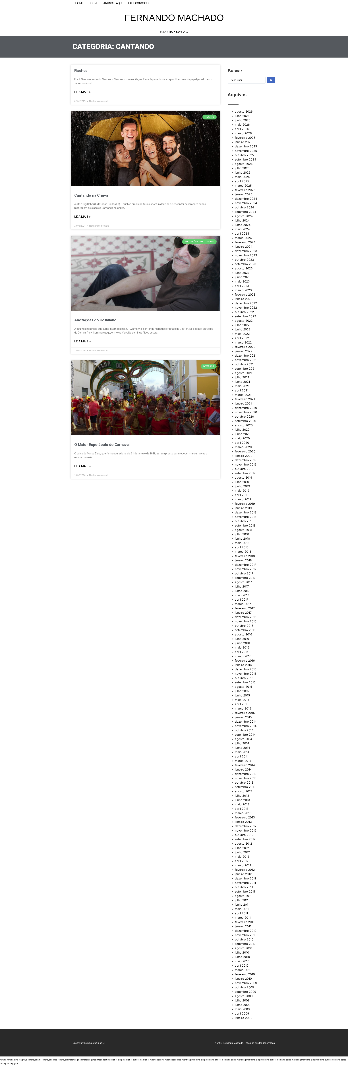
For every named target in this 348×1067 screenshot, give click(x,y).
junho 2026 (242, 120)
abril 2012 (241, 861)
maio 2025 (242, 177)
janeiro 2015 (243, 717)
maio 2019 (242, 490)
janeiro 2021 (243, 403)
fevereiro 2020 (245, 451)
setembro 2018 (245, 525)
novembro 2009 (246, 983)
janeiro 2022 (243, 351)
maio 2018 (242, 543)
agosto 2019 (243, 477)
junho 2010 (242, 957)
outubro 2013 (244, 782)
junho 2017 (242, 591)
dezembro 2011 (245, 878)
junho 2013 (242, 800)
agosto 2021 (243, 373)
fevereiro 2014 (245, 765)
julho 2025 (242, 168)
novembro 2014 (245, 726)
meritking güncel (213, 1059)
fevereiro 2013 (245, 817)
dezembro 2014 (245, 721)
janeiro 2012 (243, 874)
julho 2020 (242, 429)
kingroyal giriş (35, 1059)
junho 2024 (242, 225)
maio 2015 (242, 700)
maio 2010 (242, 961)
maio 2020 (242, 438)
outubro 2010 (244, 939)
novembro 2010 (245, 935)
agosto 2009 (244, 996)
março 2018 (243, 551)
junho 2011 (242, 904)
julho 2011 (241, 900)
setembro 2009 (245, 991)
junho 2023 (242, 277)
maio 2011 (242, 909)
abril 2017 (241, 599)
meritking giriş (198, 1059)
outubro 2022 (244, 312)
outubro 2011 (244, 887)
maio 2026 (242, 124)
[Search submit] (271, 80)
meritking (186, 1059)
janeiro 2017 (243, 612)
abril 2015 (241, 704)
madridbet (102, 1059)
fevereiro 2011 (244, 922)
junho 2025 (242, 172)
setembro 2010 (245, 944)
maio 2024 (242, 229)
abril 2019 (241, 495)
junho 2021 (242, 381)
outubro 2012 (244, 835)
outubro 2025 (244, 155)
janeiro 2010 (243, 978)
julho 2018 (242, 534)
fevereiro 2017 (245, 608)
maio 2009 (242, 1009)
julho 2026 (242, 116)
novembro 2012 (245, 830)
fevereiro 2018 (245, 556)
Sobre (93, 3)
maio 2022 (242, 334)
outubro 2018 (244, 521)
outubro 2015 (244, 678)
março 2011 (243, 917)
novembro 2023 (246, 255)
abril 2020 (242, 442)
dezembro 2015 (245, 669)
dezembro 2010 (245, 930)
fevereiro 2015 (245, 713)
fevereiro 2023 (245, 294)
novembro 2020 (246, 412)
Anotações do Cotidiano (95, 320)
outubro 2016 (244, 625)
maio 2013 (242, 804)
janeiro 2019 (243, 508)
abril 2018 (241, 547)
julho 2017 (242, 586)
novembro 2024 (246, 203)
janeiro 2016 (243, 665)
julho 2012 (242, 848)
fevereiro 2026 (245, 137)
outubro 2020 (244, 416)
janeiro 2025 (243, 194)
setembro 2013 (245, 787)
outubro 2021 (244, 364)
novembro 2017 (245, 569)
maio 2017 (242, 595)
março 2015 (243, 708)
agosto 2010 (243, 948)
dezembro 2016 (245, 617)
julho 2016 (242, 639)
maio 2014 (242, 752)
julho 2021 (242, 377)
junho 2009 (242, 1005)
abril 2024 (242, 233)
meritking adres (229, 1059)
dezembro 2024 (246, 198)
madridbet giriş (114, 1059)
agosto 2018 (243, 530)
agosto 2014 (243, 739)
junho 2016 (242, 643)
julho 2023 (242, 273)
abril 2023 (242, 286)
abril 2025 (242, 181)
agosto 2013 (243, 791)
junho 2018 (242, 538)
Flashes (80, 70)
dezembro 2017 (245, 564)
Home (79, 3)
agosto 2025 (244, 164)
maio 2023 (242, 281)
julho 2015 (242, 691)
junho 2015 (242, 695)
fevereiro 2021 (245, 399)
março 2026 (243, 133)
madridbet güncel (131, 1059)
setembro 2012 (245, 839)
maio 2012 (242, 856)
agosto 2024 (244, 216)
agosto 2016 (243, 634)
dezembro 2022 (246, 303)
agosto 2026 (244, 111)
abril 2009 (242, 1013)
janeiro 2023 (243, 299)
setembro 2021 (245, 368)
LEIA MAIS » (82, 92)
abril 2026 (242, 129)
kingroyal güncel (49, 1059)
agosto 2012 (243, 843)
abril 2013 (241, 808)
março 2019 (243, 499)
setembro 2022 (245, 316)
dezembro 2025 (246, 146)
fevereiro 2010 (245, 974)
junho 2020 (242, 434)
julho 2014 (242, 743)
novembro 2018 (245, 517)
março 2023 (243, 290)
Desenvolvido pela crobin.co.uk (88, 1043)
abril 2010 (241, 965)
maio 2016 (242, 647)
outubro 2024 (244, 207)
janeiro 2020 (243, 456)
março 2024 (243, 238)
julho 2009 (242, 1000)
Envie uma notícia (174, 32)
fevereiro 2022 (245, 347)
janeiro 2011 (243, 926)
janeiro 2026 (243, 142)
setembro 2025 (245, 159)
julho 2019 (242, 482)
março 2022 (243, 342)
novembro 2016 (245, 621)
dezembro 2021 (245, 355)
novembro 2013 (245, 778)
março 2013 (243, 813)
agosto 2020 (244, 425)
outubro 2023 (244, 259)
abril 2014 (241, 756)
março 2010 (243, 970)
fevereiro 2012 (245, 869)
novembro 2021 (245, 360)
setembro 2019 (245, 473)
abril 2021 (241, 390)
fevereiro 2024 (245, 242)
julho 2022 (242, 325)
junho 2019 (242, 486)
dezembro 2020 (246, 408)
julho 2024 (242, 220)
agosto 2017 (243, 582)
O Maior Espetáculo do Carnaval (102, 444)
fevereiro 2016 (245, 660)
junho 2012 (242, 852)
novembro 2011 (245, 883)
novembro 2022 (246, 307)
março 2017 (243, 604)
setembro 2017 (245, 578)
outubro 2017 (244, 573)
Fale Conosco (138, 3)
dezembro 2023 (246, 251)
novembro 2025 (246, 151)
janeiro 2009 (243, 1018)
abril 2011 (241, 913)
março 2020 (243, 447)
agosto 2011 (243, 896)
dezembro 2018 (245, 512)
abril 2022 (242, 338)
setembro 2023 (245, 264)
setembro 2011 (245, 891)
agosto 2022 (244, 320)
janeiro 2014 (243, 769)
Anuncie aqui (113, 3)
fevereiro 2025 (245, 190)
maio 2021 (242, 386)
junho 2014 (242, 747)
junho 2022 (242, 329)
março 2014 (243, 761)
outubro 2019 (244, 469)
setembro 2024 (245, 212)
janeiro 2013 (243, 822)
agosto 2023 (244, 268)
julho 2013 (242, 795)
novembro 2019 (245, 464)
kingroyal (23, 1059)
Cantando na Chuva (91, 195)
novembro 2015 (245, 673)
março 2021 (243, 395)
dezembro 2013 (245, 774)
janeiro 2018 (243, 560)
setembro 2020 (245, 421)
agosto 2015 (243, 686)
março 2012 (243, 865)
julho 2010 (242, 952)
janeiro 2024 (243, 246)
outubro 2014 (244, 730)
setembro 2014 (245, 734)
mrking (3, 1059)
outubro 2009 (244, 987)
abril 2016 (241, 652)
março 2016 (243, 656)
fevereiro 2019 (245, 503)
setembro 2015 (245, 682)
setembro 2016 (245, 630)
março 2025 (243, 185)
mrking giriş (12, 1059)
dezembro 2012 (245, 826)
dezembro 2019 (245, 460)
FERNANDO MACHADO (174, 18)
